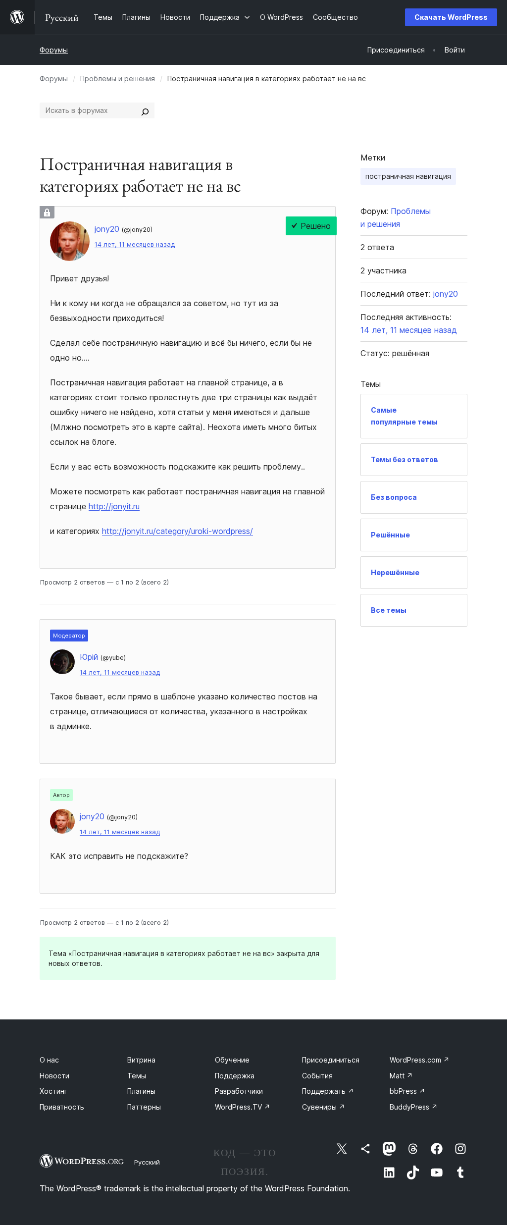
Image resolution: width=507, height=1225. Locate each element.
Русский (147, 1162)
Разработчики (239, 1091)
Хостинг (53, 1091)
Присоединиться (330, 1060)
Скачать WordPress (451, 17)
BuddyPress (414, 1107)
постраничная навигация (408, 176)
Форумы (54, 50)
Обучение (232, 1060)
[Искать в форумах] (145, 110)
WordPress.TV (242, 1107)
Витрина (141, 1060)
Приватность (62, 1107)
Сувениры (323, 1107)
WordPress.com (420, 1060)
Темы (136, 1075)
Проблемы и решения (117, 78)
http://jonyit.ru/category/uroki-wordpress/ (177, 531)
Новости (54, 1075)
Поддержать (328, 1091)
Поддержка (234, 1075)
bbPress (407, 1091)
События (317, 1075)
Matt (401, 1075)
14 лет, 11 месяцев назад (135, 244)
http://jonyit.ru (114, 506)
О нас (49, 1060)
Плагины (141, 1091)
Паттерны (144, 1107)
